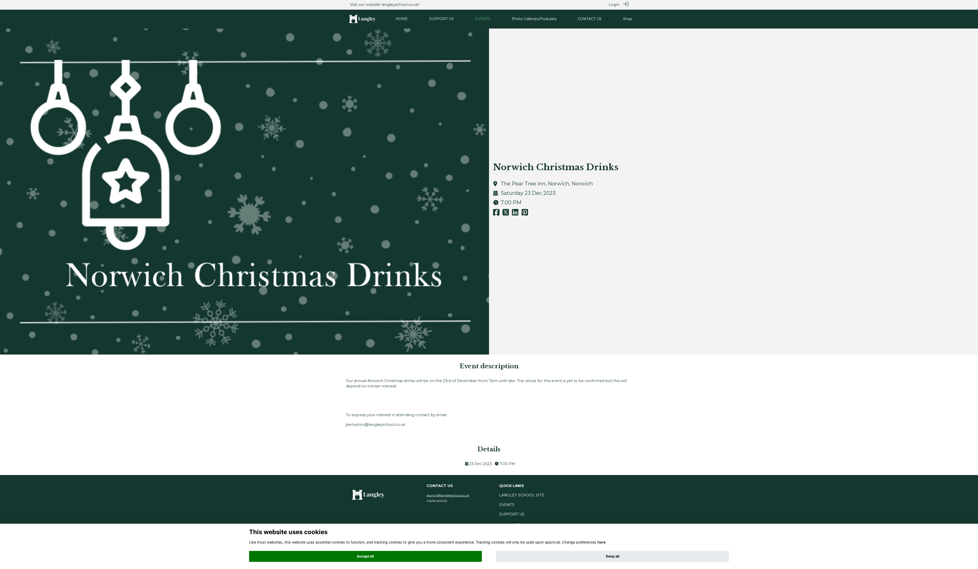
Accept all (365, 556)
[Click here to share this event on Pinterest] (525, 214)
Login (614, 4)
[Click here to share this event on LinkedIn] (515, 214)
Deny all (612, 556)
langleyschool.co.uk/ (400, 4)
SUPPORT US (511, 514)
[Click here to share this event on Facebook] (496, 214)
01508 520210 (437, 501)
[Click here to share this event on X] (505, 214)
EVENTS (506, 505)
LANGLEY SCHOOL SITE (521, 495)
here (601, 542)
